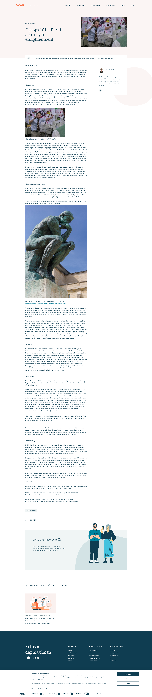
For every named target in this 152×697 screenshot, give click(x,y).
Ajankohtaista (95, 5)
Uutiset (70, 650)
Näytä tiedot (95, 694)
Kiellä (128, 683)
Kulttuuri (91, 653)
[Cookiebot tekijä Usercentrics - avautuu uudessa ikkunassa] (21, 694)
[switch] (58, 694)
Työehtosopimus (93, 660)
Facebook (113, 655)
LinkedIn (112, 650)
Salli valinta (128, 679)
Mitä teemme (81, 5)
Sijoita (123, 5)
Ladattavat (71, 658)
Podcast (70, 660)
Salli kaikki (128, 674)
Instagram (113, 653)
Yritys (132, 5)
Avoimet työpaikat (94, 655)
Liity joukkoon (110, 5)
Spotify (112, 660)
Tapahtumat (71, 655)
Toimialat (68, 5)
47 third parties (44, 688)
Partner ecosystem (94, 658)
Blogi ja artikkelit (72, 653)
